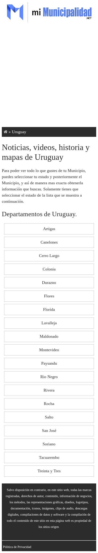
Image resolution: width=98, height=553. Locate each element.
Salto (49, 417)
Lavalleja (49, 323)
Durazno (49, 282)
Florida (49, 309)
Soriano (49, 444)
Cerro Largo (49, 255)
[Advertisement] (49, 76)
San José (49, 430)
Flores (49, 296)
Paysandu (49, 363)
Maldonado (49, 336)
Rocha (49, 403)
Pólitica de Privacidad (17, 547)
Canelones (49, 242)
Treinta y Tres (49, 471)
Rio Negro (49, 376)
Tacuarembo (49, 457)
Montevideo (49, 350)
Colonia (49, 269)
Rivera (49, 390)
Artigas (49, 228)
